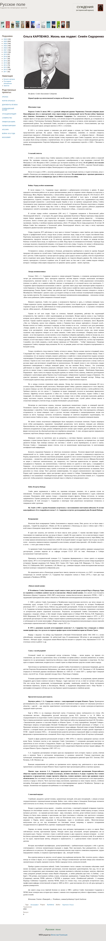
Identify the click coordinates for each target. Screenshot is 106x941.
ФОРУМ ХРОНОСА (8, 101)
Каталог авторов (9, 79)
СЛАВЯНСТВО (7, 118)
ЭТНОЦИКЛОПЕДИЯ (9, 114)
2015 (5, 63)
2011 (5, 71)
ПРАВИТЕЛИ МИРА (8, 122)
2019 (5, 54)
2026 (5, 39)
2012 (5, 69)
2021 (5, 50)
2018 (5, 56)
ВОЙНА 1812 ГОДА (8, 133)
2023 (5, 46)
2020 (5, 52)
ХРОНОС (5, 97)
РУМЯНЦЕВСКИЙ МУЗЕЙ (8, 109)
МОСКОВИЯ (6, 137)
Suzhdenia (50, 905)
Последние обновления (8, 82)
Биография (34, 905)
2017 (5, 59)
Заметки (6, 85)
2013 (5, 67)
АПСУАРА (5, 129)
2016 (5, 61)
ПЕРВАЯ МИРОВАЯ (9, 125)
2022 (5, 48)
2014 (5, 65)
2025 (5, 41)
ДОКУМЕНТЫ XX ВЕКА (10, 105)
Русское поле (12, 4)
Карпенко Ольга (68, 905)
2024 (5, 43)
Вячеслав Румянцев (59, 934)
